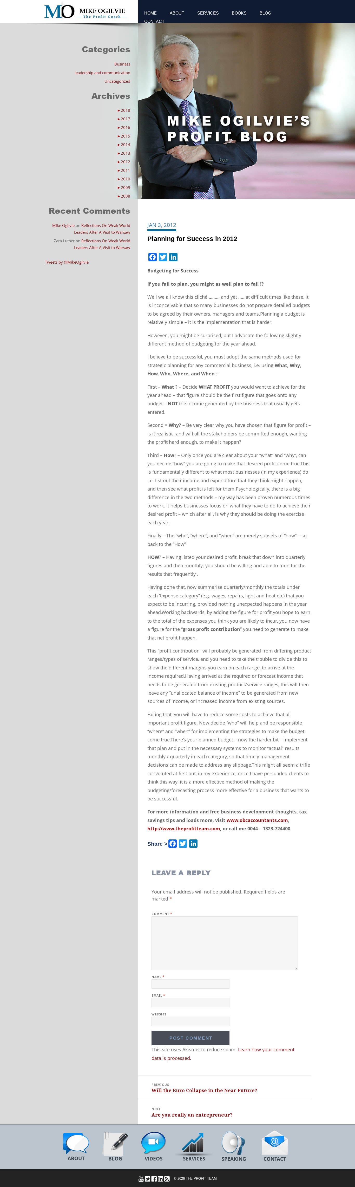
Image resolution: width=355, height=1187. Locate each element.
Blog (265, 13)
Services (208, 13)
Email (158, 995)
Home (150, 13)
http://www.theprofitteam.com (183, 828)
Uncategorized (117, 81)
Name (158, 977)
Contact (154, 21)
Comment (162, 914)
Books (239, 13)
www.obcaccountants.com (257, 820)
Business (122, 64)
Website (159, 1014)
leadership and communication (102, 72)
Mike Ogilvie (63, 225)
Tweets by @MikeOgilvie (67, 262)
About (177, 13)
